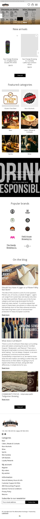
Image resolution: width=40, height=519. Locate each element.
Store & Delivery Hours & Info (12, 480)
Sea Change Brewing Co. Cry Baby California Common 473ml (29, 62)
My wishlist (6, 473)
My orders (5, 470)
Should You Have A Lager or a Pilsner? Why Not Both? (20, 288)
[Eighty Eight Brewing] (12, 237)
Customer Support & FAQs (11, 483)
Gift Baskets (6, 458)
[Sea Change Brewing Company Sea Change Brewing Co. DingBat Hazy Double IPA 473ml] (10, 45)
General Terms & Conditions (12, 489)
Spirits (10, 154)
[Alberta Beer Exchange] (5, 5)
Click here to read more (20, 182)
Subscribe (31, 502)
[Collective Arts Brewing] (28, 229)
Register (5, 468)
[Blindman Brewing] (12, 220)
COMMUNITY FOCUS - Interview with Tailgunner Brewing (17, 395)
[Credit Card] (20, 516)
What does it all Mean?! (11, 341)
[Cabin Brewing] (12, 229)
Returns (4, 494)
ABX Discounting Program (11, 486)
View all (20, 75)
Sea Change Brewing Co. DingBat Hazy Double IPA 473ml (10, 61)
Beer (10, 130)
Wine (29, 154)
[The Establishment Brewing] (28, 246)
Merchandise (6, 455)
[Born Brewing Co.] (28, 220)
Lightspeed (5, 513)
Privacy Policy (6, 492)
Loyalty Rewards (7, 460)
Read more (5, 315)
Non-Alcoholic (29, 108)
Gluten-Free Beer (10, 108)
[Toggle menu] (36, 5)
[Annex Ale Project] (28, 212)
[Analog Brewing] (12, 212)
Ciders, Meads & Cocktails (29, 131)
